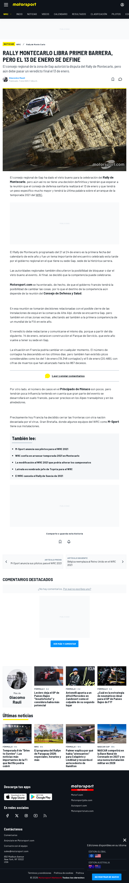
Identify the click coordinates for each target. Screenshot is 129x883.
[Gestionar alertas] (69, 541)
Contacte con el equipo (16, 845)
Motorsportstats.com (82, 810)
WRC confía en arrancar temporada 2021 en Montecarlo (47, 455)
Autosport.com (79, 805)
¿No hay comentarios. (64, 588)
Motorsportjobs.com (81, 800)
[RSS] (45, 815)
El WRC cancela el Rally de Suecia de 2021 (39, 475)
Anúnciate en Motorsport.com (19, 840)
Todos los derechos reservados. (80, 877)
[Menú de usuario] (122, 4)
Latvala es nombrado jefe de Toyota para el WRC (44, 469)
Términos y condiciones (39, 872)
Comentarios (10, 835)
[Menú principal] (6, 4)
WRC (39, 195)
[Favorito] (113, 79)
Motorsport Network (50, 877)
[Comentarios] (121, 79)
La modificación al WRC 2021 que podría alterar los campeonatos (53, 462)
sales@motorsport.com (16, 851)
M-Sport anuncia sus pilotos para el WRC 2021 (41, 448)
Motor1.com (77, 794)
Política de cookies (63, 872)
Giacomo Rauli (17, 78)
